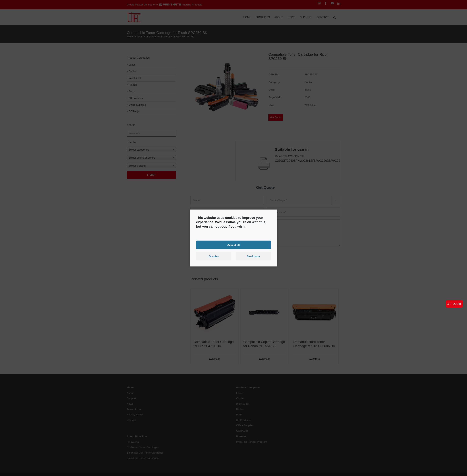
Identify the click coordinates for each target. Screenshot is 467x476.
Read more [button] (253, 256)
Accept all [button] (233, 244)
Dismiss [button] (214, 256)
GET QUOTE (454, 303)
